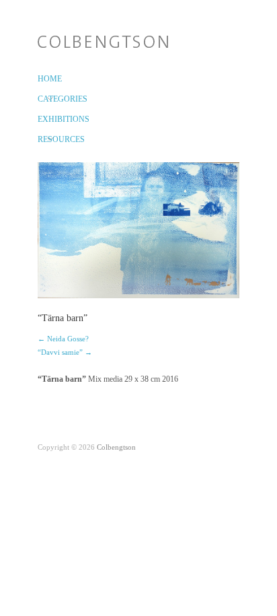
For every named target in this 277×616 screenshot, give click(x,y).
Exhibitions (45, 119)
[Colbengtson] (103, 39)
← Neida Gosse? (63, 339)
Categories (45, 99)
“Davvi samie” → (65, 352)
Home (45, 79)
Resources (45, 139)
